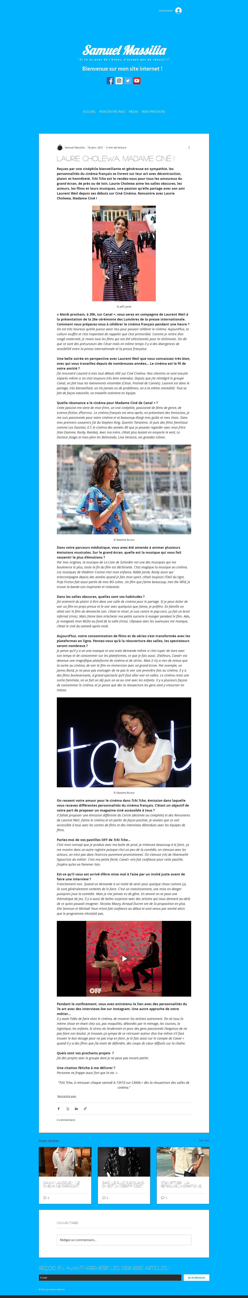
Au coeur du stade (73, 122)
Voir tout (204, 1140)
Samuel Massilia (123, 50)
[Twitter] (127, 80)
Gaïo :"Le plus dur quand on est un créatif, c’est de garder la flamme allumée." (123, 1184)
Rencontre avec (126, 122)
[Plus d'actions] (189, 147)
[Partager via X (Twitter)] (67, 1108)
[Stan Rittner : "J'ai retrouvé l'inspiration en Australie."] (183, 1162)
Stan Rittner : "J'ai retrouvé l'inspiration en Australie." (182, 1184)
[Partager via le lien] (85, 1108)
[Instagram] (119, 80)
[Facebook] (110, 80)
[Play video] (124, 959)
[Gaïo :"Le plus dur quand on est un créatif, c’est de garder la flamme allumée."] (124, 1162)
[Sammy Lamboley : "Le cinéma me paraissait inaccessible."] (65, 1162)
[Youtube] (136, 80)
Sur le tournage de (100, 122)
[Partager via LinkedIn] (76, 1108)
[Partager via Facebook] (58, 1108)
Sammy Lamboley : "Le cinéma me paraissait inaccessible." (61, 1184)
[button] (204, 122)
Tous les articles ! (47, 122)
